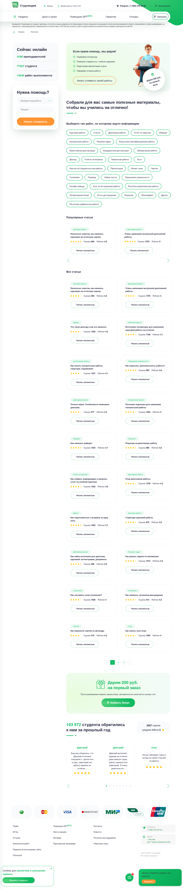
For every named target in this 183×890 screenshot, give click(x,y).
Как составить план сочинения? (86, 595)
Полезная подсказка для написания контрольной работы (143, 406)
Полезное (17, 855)
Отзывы (16, 837)
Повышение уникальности (138, 361)
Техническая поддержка (105, 837)
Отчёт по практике (80, 474)
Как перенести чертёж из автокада (87, 630)
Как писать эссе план (135, 630)
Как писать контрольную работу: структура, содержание (86, 367)
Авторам (57, 837)
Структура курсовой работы (139, 517)
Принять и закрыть (19, 880)
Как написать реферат (81, 443)
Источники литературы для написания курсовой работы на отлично (144, 328)
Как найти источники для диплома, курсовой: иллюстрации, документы (88, 558)
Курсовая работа (79, 229)
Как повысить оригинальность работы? (145, 365)
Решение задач (134, 552)
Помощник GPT (62, 826)
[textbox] (35, 100)
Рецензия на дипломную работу (141, 443)
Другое (76, 513)
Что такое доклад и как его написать (88, 326)
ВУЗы (15, 831)
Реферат (76, 438)
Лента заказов (59, 831)
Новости (97, 831)
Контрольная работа (81, 361)
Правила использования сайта (27, 849)
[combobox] (35, 100)
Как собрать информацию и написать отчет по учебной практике (88, 480)
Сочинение (77, 590)
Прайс (16, 826)
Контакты (98, 826)
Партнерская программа (64, 843)
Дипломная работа (134, 229)
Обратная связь (101, 843)
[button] (168, 261)
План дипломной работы (137, 478)
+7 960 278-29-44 (154, 830)
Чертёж (76, 626)
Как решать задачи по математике (142, 556)
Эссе (130, 626)
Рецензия (132, 438)
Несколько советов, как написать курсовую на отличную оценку (86, 235)
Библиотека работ (21, 843)
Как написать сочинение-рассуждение (144, 595)
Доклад (76, 322)
